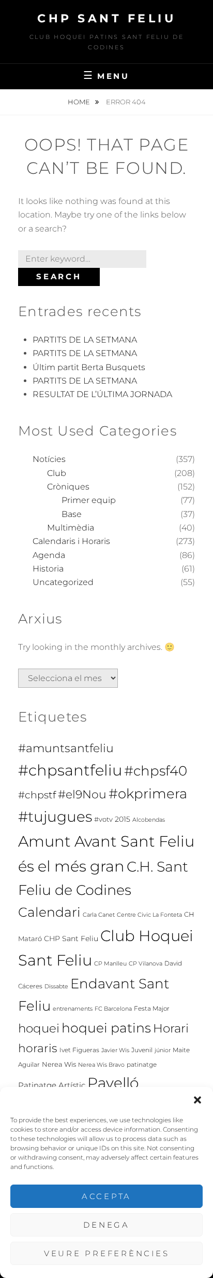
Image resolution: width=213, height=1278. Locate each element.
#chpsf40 (155, 771)
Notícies (49, 459)
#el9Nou (82, 794)
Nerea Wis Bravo (101, 1065)
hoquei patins (106, 1028)
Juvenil (142, 1050)
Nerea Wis (59, 1064)
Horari (171, 1028)
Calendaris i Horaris (71, 541)
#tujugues (55, 816)
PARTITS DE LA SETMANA (85, 340)
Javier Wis (115, 1050)
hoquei (38, 1028)
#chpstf (37, 795)
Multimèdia (70, 528)
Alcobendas (148, 820)
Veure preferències (107, 1253)
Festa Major (152, 1008)
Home (80, 102)
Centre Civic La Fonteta (149, 914)
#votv (103, 819)
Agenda (49, 555)
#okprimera (148, 793)
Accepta (106, 1196)
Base (72, 514)
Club (56, 473)
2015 (122, 819)
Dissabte (56, 986)
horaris (37, 1048)
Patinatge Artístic (51, 1085)
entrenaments (73, 1008)
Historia (48, 569)
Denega (106, 1225)
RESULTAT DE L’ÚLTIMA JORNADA (102, 394)
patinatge (142, 1064)
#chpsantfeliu (70, 770)
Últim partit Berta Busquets (89, 367)
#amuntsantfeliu (66, 748)
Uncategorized (63, 582)
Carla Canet (99, 914)
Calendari (49, 912)
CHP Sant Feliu (106, 18)
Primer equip (89, 500)
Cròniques (68, 487)
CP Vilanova (145, 963)
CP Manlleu (110, 963)
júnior (163, 1050)
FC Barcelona (113, 1008)
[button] (197, 1100)
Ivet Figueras (79, 1050)
